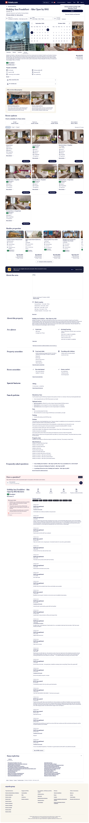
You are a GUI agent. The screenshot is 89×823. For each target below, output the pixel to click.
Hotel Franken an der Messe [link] (14, 765)
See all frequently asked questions (40, 470)
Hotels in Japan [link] (8, 797)
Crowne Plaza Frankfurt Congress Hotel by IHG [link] (18, 767)
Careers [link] (71, 794)
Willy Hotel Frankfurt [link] (48, 771)
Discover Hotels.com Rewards (72, 14)
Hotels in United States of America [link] (12, 792)
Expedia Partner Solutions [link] (42, 798)
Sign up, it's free (79, 269)
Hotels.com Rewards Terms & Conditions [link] (59, 803)
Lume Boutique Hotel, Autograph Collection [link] (17, 764)
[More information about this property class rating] (11, 11)
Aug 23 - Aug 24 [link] (14, 123)
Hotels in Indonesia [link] (9, 794)
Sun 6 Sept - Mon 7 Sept (38, 19)
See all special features (38, 388)
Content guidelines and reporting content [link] (60, 800)
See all (7, 76)
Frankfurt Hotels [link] (20, 780)
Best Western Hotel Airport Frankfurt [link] (16, 766)
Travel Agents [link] (40, 802)
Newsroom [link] (40, 796)
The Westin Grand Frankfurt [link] (14, 769)
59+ (81, 49)
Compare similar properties (45, 261)
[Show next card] (83, 245)
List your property (61, 2)
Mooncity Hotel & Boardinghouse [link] (51, 766)
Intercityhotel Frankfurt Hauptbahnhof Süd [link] (54, 765)
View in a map (36, 298)
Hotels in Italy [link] (8, 799)
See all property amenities (38, 364)
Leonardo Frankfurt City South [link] (51, 772)
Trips (74, 2)
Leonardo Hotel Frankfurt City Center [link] (52, 767)
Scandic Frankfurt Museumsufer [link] (51, 774)
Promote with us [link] (41, 800)
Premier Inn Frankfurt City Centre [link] (15, 774)
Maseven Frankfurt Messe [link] (50, 775)
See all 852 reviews (10, 64)
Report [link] (10, 514)
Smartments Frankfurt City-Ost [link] (15, 762)
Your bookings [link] (24, 792)
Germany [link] (11, 780)
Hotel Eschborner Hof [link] (12, 771)
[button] (34, 29)
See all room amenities (38, 376)
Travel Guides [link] (72, 797)
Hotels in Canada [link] (8, 807)
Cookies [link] (55, 797)
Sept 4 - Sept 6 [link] (74, 123)
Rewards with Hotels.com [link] (75, 799)
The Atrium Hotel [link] (11, 772)
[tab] (10, 759)
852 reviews (9, 496)
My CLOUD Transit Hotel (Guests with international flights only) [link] (22, 768)
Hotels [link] (7, 780)
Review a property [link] (25, 799)
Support (69, 2)
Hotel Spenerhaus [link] (48, 762)
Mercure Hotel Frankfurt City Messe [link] (52, 773)
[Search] (81, 482)
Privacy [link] (55, 794)
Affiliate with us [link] (41, 794)
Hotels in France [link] (8, 801)
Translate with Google (37, 509)
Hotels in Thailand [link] (8, 805)
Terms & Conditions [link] (57, 792)
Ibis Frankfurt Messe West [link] (50, 769)
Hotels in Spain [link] (8, 809)
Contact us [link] (24, 797)
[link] (72, 19)
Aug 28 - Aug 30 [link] (54, 123)
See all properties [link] (12, 6)
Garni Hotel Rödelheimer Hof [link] (14, 775)
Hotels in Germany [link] (9, 803)
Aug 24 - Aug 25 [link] (34, 123)
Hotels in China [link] (8, 811)
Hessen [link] (15, 780)
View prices (26, 161)
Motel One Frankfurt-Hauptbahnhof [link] (16, 773)
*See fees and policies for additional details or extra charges (44, 345)
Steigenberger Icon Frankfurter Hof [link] (52, 768)
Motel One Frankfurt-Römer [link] (50, 764)
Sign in (82, 2)
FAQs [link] (22, 794)
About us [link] (71, 792)
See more (34, 314)
